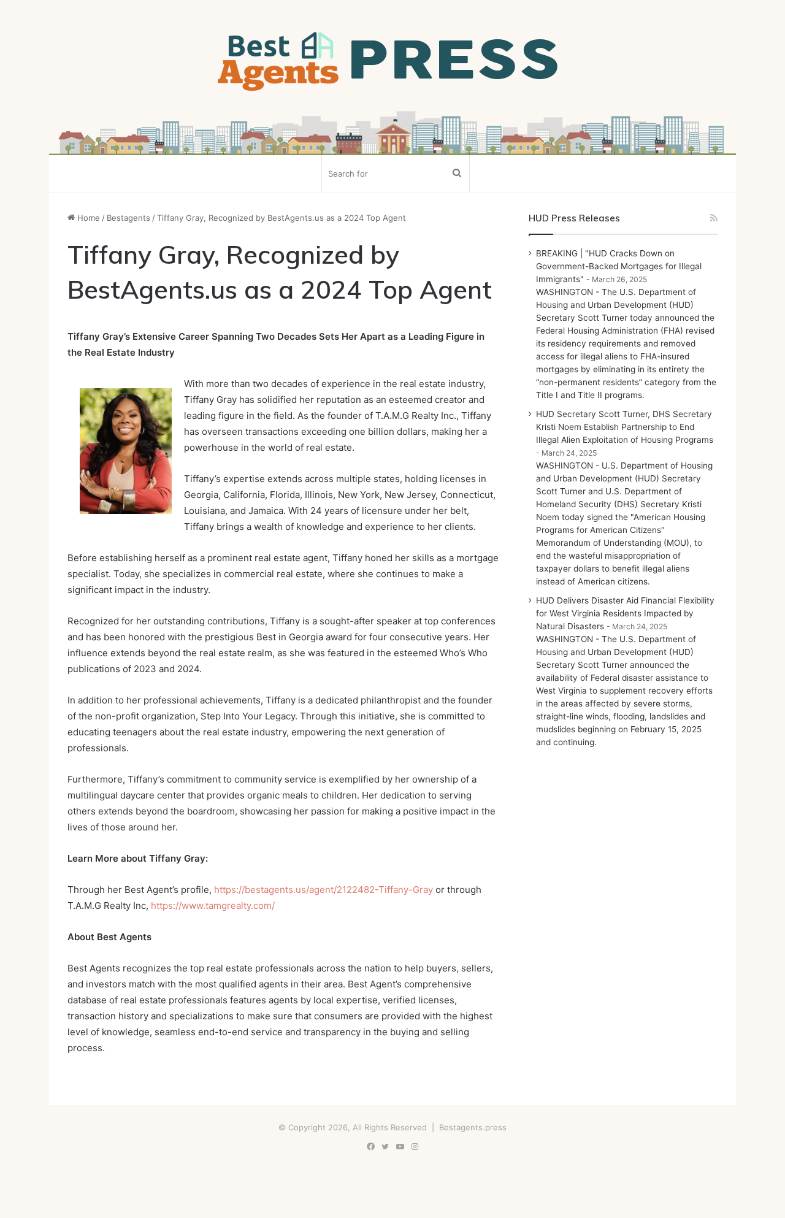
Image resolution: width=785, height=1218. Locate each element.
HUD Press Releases (574, 218)
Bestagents (128, 218)
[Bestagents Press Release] (392, 62)
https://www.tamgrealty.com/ (213, 905)
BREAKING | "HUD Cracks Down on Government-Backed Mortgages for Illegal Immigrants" (619, 266)
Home (87, 218)
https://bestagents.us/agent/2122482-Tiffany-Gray (323, 889)
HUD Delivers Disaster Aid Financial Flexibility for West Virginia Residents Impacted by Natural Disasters (625, 613)
